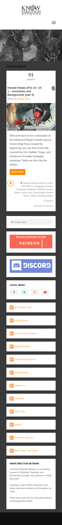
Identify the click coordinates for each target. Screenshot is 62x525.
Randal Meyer (23, 99)
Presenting (19, 398)
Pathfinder (31, 189)
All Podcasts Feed (22, 307)
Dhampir (48, 186)
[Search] (12, 222)
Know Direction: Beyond (25, 333)
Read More (17, 172)
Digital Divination (22, 346)
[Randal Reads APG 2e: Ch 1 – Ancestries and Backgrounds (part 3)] (31, 117)
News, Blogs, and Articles (26, 450)
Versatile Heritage (45, 196)
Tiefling (33, 196)
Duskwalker (21, 189)
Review (49, 201)
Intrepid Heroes (21, 372)
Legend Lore (20, 385)
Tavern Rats (19, 411)
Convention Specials (23, 437)
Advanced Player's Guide (41, 183)
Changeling (39, 186)
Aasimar (26, 183)
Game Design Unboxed (25, 359)
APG (24, 186)
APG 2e (29, 186)
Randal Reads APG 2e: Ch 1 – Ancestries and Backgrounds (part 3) (24, 91)
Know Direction (21, 320)
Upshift (17, 424)
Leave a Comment (45, 206)
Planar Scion (27, 193)
